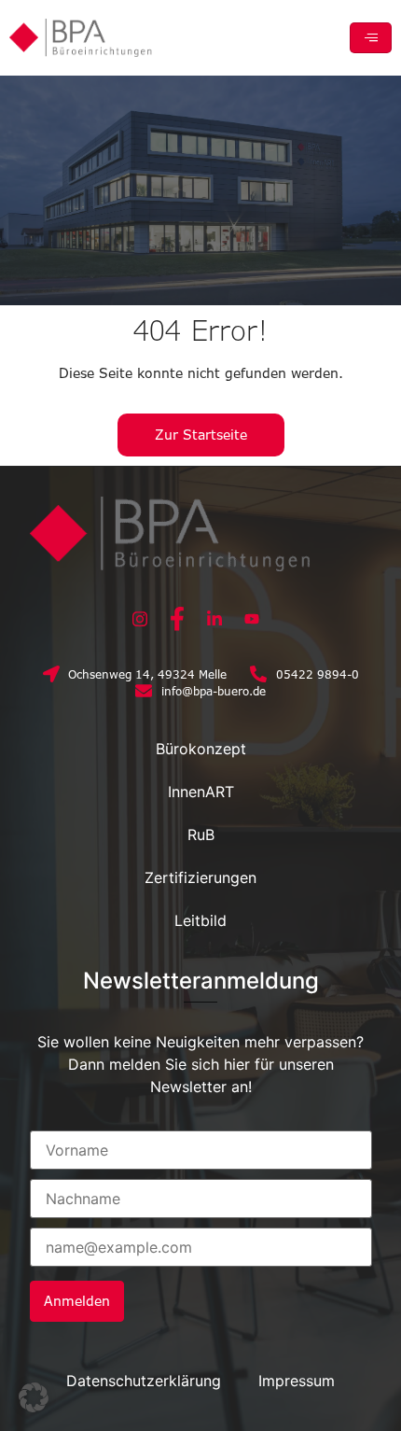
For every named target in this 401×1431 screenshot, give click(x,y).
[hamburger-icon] (371, 37)
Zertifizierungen (200, 877)
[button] (33, 1397)
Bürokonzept (201, 748)
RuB (200, 834)
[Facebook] (177, 619)
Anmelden (77, 1301)
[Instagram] (140, 619)
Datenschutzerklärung (143, 1380)
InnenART (201, 791)
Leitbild (200, 920)
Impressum (296, 1380)
